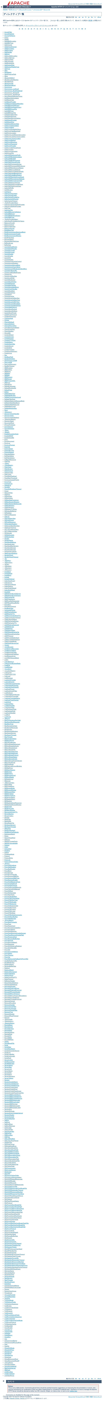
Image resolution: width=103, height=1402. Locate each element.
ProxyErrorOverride (10, 874)
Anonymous (8, 87)
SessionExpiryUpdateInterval (13, 1113)
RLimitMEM (8, 1038)
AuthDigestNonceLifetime (12, 118)
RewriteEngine (9, 1028)
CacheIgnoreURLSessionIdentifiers (15, 269)
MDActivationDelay (10, 738)
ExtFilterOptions (9, 458)
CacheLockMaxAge (10, 276)
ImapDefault (8, 573)
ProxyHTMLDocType (11, 900)
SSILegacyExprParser (11, 1140)
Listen (6, 660)
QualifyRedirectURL (10, 961)
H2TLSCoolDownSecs (11, 529)
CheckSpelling (8, 331)
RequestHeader (9, 1014)
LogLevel (7, 676)
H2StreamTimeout (10, 527)
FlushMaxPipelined (10, 476)
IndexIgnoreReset (10, 584)
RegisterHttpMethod (10, 984)
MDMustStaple (9, 777)
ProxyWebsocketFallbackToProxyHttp (16, 959)
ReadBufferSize (9, 962)
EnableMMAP (8, 436)
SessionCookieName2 (11, 1083)
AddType (7, 69)
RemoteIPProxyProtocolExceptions (15, 995)
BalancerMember (9, 226)
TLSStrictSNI (8, 1326)
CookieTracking (9, 349)
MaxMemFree (8, 724)
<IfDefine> (7, 560)
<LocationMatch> (9, 671)
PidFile (6, 852)
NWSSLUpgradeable (11, 843)
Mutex (6, 836)
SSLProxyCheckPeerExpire (13, 1216)
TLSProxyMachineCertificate (13, 1320)
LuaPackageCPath (10, 709)
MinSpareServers (9, 825)
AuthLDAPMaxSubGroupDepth (14, 177)
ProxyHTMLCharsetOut (11, 898)
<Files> (6, 463)
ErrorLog (7, 443)
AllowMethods (8, 81)
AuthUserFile (8, 210)
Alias (5, 70)
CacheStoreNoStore (10, 311)
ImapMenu (7, 575)
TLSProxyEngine (9, 1318)
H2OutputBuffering (10, 511)
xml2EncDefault (9, 1373)
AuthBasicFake (9, 100)
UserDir (6, 1346)
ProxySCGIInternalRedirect (13, 946)
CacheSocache (9, 296)
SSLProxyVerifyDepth (11, 1232)
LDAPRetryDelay (9, 630)
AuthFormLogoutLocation (12, 138)
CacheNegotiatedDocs (11, 287)
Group (6, 491)
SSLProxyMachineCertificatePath (14, 1227)
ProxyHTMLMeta (9, 913)
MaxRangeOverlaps (10, 726)
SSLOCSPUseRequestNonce (13, 1196)
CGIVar (6, 320)
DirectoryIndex (9, 415)
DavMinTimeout (9, 366)
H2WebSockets (9, 535)
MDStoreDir (8, 806)
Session (6, 1080)
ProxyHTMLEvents (10, 904)
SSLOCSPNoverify (10, 1183)
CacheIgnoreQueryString (12, 267)
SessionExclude (9, 1111)
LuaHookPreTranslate (11, 696)
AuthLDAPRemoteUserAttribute (14, 179)
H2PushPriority (9, 520)
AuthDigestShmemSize (11, 124)
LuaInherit (7, 702)
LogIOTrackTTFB (9, 674)
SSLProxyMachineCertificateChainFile (16, 1223)
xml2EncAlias (8, 1372)
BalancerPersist (9, 228)
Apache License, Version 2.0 (18, 1398)
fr (86, 17)
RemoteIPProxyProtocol (12, 994)
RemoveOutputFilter (10, 1010)
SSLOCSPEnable (9, 1181)
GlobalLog (7, 485)
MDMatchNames (9, 770)
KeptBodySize (8, 608)
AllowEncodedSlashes (11, 80)
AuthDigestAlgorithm (10, 114)
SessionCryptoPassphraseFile (14, 1093)
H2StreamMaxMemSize (12, 526)
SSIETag (7, 1137)
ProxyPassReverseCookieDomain (15, 933)
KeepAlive (7, 604)
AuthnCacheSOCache (11, 199)
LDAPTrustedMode (10, 641)
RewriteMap (8, 1030)
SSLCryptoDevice (10, 1170)
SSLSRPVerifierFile (10, 1251)
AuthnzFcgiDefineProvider (12, 206)
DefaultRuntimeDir (10, 388)
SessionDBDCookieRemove (13, 1098)
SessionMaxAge (9, 1118)
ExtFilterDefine (9, 456)
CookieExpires (9, 338)
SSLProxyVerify (9, 1230)
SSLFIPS (7, 1173)
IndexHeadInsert (9, 581)
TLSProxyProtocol (10, 1322)
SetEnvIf (7, 1122)
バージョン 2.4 (37, 9)
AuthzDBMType (9, 217)
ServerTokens (8, 1078)
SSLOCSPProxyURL (10, 1186)
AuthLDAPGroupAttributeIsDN (13, 171)
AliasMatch (7, 72)
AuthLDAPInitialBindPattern (13, 175)
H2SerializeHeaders (10, 524)
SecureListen (8, 1060)
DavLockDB (8, 362)
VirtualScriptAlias (9, 1364)
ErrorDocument (9, 441)
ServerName (8, 1071)
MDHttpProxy (8, 768)
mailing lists (73, 1391)
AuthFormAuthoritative (11, 125)
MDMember (8, 772)
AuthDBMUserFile (10, 113)
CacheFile (7, 258)
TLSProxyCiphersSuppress (13, 1317)
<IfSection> (8, 568)
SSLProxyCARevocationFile (13, 1210)
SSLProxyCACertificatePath (13, 1207)
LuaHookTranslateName (12, 698)
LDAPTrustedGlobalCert (12, 639)
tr (95, 17)
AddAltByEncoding (10, 41)
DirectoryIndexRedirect (11, 417)
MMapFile (7, 828)
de (76, 17)
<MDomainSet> (9, 783)
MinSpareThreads (10, 827)
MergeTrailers (8, 816)
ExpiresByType (9, 450)
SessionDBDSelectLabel (12, 1106)
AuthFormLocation (10, 133)
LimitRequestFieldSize (11, 654)
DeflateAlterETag (9, 393)
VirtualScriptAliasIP (10, 1366)
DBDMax (7, 373)
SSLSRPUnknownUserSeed (13, 1249)
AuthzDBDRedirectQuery (12, 215)
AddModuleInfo (9, 63)
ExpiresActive (8, 448)
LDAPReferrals (9, 627)
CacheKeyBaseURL (10, 270)
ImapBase (7, 571)
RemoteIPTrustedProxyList (12, 999)
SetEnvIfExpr (8, 1124)
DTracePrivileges (9, 425)
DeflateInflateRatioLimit (11, 404)
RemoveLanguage (10, 1008)
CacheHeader (8, 259)
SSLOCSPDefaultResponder (13, 1179)
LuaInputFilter (8, 704)
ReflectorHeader (9, 981)
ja (89, 17)
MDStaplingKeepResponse (13, 803)
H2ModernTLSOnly (10, 509)
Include (6, 577)
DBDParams (8, 377)
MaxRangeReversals (11, 727)
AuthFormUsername (10, 151)
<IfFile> (6, 564)
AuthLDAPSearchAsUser (12, 182)
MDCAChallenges (10, 742)
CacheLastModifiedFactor (12, 272)
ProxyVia (7, 957)
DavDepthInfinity (9, 359)
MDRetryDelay (9, 794)
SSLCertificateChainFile (12, 1161)
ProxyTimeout (8, 955)
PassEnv (7, 850)
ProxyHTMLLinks (9, 911)
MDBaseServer (9, 740)
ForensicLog (8, 483)
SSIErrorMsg (8, 1135)
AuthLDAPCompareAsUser (13, 164)
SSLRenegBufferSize (11, 1236)
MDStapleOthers (9, 799)
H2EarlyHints (8, 498)
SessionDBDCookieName (12, 1095)
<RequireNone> (9, 1023)
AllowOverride (8, 83)
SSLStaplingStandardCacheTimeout (15, 1267)
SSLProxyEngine (9, 1221)
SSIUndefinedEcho (10, 1146)
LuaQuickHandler (9, 713)
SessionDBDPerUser (11, 1104)
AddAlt (6, 39)
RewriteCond (8, 1027)
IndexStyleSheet (9, 590)
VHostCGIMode (9, 1348)
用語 (91, 4)
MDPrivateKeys (9, 786)
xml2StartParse (9, 1375)
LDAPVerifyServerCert (11, 643)
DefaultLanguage (9, 386)
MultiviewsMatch (9, 834)
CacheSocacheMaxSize (12, 298)
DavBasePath (8, 357)
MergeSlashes (9, 814)
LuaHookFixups (9, 689)
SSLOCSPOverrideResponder (14, 1184)
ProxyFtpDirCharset (10, 885)
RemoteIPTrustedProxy (11, 997)
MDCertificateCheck (10, 748)
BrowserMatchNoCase (11, 241)
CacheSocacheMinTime (12, 302)
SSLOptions (8, 1199)
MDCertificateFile (9, 749)
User (5, 1344)
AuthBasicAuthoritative (11, 98)
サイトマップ (98, 4)
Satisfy (6, 1041)
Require (6, 1017)
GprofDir (7, 487)
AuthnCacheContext (10, 193)
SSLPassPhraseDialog (11, 1201)
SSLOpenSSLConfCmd (11, 1197)
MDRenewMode (9, 788)
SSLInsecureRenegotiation (12, 1177)
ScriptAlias (7, 1047)
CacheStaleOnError (10, 307)
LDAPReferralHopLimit (11, 625)
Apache (5, 9)
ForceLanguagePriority (11, 480)
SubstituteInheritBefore (11, 1285)
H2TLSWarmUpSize (10, 531)
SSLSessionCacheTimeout (12, 1243)
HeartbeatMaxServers (11, 546)
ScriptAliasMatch (9, 1049)
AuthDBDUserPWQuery (11, 105)
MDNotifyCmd (8, 779)
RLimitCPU (7, 1036)
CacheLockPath (9, 278)
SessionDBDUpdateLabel (12, 1107)
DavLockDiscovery (10, 364)
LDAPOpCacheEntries (11, 621)
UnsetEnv (7, 1337)
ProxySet (7, 949)
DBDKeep (7, 371)
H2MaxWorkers (9, 505)
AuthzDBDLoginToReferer (12, 212)
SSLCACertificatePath (11, 1150)
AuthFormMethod (10, 140)
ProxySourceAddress (11, 951)
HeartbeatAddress (10, 542)
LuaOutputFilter (9, 707)
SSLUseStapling (9, 1273)
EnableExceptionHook (11, 434)
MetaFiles (7, 819)
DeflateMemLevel (10, 406)
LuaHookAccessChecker (12, 683)
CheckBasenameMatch (11, 327)
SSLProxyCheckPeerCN (12, 1214)
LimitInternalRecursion (11, 649)
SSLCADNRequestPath (11, 1153)
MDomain (7, 781)
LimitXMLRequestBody (11, 658)
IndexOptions (8, 586)
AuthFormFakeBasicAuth (12, 131)
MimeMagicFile (9, 823)
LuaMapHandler (9, 705)
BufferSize (7, 245)
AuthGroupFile (9, 153)
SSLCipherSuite (9, 1166)
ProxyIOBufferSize (10, 918)
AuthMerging (8, 190)
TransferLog (8, 1330)
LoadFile (7, 665)
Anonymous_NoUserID (11, 92)
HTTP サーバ (13, 9)
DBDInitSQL (8, 370)
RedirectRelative (9, 973)
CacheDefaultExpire (10, 247)
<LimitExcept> (8, 647)
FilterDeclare (8, 469)
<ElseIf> (7, 432)
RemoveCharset (9, 1001)
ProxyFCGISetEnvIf (10, 883)
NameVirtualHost (9, 838)
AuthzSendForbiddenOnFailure (14, 221)
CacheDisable (8, 254)
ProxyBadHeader (9, 869)
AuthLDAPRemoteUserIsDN (13, 180)
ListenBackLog (9, 661)
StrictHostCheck (9, 1282)
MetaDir (6, 817)
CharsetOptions (9, 324)
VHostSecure (8, 1355)
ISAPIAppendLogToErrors (12, 593)
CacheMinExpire (9, 283)
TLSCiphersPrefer (10, 1302)
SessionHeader (9, 1115)
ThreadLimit (8, 1293)
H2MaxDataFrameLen (11, 500)
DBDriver (7, 382)
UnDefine (7, 1333)
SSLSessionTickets (10, 1247)
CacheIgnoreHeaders (11, 263)
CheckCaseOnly (9, 329)
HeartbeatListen (9, 544)
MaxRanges (8, 729)
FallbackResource (10, 459)
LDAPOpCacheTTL (10, 623)
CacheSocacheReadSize (12, 303)
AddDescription (9, 48)
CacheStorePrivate (10, 313)
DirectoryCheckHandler (11, 414)
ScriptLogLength (9, 1056)
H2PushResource (10, 522)
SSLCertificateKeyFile (11, 1164)
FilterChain (7, 467)
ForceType (7, 482)
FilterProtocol (8, 470)
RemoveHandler (9, 1005)
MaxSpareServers (10, 733)
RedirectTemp (8, 975)
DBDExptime (8, 368)
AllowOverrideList (9, 85)
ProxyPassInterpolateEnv (12, 928)
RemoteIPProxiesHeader (12, 992)
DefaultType (8, 390)
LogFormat (7, 672)
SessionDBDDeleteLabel (12, 1100)
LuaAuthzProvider (10, 680)
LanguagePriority (9, 610)
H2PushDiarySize (9, 518)
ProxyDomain (8, 872)
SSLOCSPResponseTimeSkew (14, 1194)
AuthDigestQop (9, 122)
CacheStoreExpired (10, 309)
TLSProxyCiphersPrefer (12, 1315)
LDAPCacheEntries (10, 612)
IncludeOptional (9, 579)
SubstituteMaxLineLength (12, 1287)
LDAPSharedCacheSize (12, 634)
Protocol (7, 856)
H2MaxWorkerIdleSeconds (12, 504)
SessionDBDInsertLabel (12, 1102)
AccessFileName (9, 35)
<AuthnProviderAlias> (11, 203)
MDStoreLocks (9, 808)
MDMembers (8, 773)
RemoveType (8, 1012)
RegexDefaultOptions (11, 983)
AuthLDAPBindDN (10, 159)
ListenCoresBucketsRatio (12, 663)
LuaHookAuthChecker (11, 685)
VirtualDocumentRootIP (11, 1361)
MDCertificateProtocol (11, 755)
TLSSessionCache (10, 1324)
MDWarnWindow (9, 810)
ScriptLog (7, 1052)
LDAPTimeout (8, 636)
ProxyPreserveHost (10, 937)
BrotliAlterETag (9, 230)
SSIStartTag (8, 1142)
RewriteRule (8, 1034)
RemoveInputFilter (10, 1006)
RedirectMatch (9, 970)
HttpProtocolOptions (10, 553)
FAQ (87, 4)
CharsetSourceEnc (10, 325)
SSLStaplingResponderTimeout (14, 1260)
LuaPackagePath (9, 711)
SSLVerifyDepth (9, 1276)
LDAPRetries (8, 628)
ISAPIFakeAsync (9, 599)
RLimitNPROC (8, 1039)
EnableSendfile (9, 437)
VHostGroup (8, 1351)
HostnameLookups (10, 551)
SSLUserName (9, 1271)
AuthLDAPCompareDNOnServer (14, 166)
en (79, 17)
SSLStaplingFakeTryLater (12, 1256)
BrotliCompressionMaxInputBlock (14, 232)
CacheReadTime (9, 293)
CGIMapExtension (10, 316)
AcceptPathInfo (9, 34)
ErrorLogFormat (9, 445)
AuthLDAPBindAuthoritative (13, 157)
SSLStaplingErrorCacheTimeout (14, 1254)
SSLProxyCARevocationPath (13, 1212)
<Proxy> (7, 863)
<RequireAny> (8, 1021)
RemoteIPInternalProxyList (12, 990)
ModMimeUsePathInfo (11, 832)
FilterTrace (7, 474)
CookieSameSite (9, 344)
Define (6, 392)
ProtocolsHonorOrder (11, 861)
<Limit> (6, 645)
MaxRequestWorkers (11, 731)
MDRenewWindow (10, 790)
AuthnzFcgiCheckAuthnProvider (14, 204)
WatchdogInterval (9, 1368)
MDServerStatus (9, 797)
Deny (6, 410)
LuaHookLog (8, 693)
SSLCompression (9, 1168)
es (83, 17)
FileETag (7, 461)
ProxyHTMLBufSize (10, 896)
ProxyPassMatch (9, 929)
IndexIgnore (8, 582)
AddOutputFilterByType (11, 67)
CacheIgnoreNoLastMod (12, 265)
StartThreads (8, 1280)
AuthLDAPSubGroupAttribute (13, 184)
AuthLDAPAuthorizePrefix (12, 155)
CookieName (8, 342)
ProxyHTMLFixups (10, 907)
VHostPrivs (7, 1353)
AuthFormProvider (10, 146)
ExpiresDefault (9, 452)
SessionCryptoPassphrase (12, 1091)
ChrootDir (7, 333)
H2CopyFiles (8, 493)
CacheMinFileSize (10, 285)
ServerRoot (8, 1074)
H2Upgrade (8, 533)
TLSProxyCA (8, 1313)
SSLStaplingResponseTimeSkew (14, 1263)
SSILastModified (9, 1139)
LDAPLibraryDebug (10, 619)
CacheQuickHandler (10, 289)
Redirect (7, 968)
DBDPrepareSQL (9, 381)
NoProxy (7, 839)
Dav (5, 355)
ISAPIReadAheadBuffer (11, 603)
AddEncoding (8, 50)
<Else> (6, 430)
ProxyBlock (7, 871)
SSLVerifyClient (9, 1274)
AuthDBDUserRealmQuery (12, 107)
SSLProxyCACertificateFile (12, 1205)
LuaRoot (7, 715)
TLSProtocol (8, 1311)
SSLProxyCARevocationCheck (14, 1208)
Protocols (7, 860)
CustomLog (8, 353)
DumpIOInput (8, 427)
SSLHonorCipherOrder (11, 1175)
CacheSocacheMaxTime (12, 300)
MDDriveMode (9, 764)
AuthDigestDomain (10, 116)
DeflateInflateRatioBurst (12, 403)
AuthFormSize (8, 149)
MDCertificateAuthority (11, 746)
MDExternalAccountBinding (13, 766)
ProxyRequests (9, 944)
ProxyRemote (8, 940)
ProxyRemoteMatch (10, 942)
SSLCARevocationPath (11, 1159)
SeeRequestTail (9, 1062)
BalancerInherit (9, 225)
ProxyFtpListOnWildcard (12, 889)
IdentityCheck (8, 555)
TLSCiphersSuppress (11, 1304)
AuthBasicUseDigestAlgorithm (13, 103)
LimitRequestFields (10, 652)
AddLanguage (8, 61)
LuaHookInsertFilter (10, 691)
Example (7, 447)
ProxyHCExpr (8, 891)
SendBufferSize (9, 1063)
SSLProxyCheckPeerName (13, 1217)
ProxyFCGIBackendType (12, 882)
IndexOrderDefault (10, 588)
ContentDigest (8, 335)
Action (6, 37)
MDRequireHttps (9, 792)
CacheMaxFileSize (10, 282)
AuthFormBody (9, 127)
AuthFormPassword (10, 144)
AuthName (7, 192)
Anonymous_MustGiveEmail (13, 91)
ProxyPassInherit (9, 926)
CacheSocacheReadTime (12, 305)
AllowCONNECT (9, 78)
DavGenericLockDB (10, 360)
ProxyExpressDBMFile (11, 876)
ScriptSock (7, 1058)
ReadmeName (9, 964)
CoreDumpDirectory (10, 351)
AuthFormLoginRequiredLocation (15, 135)
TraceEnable (8, 1328)
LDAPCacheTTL (9, 614)
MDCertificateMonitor (11, 753)
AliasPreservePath (10, 74)
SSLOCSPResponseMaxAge (13, 1192)
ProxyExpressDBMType (11, 878)
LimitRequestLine (9, 656)
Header (6, 538)
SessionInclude (9, 1117)
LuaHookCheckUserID (11, 687)
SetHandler (8, 1128)
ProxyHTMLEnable (10, 902)
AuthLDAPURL (9, 188)
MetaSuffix (7, 821)
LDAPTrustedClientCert (11, 638)
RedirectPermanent (10, 972)
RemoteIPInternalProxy (11, 988)
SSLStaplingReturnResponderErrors (15, 1265)
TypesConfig (8, 1331)
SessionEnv (8, 1109)
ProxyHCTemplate (10, 893)
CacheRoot (8, 294)
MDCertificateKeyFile (11, 751)
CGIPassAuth (8, 318)
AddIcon (7, 54)
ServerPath (8, 1073)
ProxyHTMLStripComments (13, 915)
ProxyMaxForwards (10, 922)
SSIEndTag (7, 1133)
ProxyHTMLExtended (11, 906)
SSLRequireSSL (9, 1240)
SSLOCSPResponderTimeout (13, 1190)
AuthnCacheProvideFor (11, 197)
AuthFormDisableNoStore (12, 129)
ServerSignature (9, 1076)
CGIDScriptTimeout (10, 314)
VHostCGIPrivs (9, 1350)
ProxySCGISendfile (10, 948)
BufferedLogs (8, 243)
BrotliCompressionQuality (12, 234)
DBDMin (7, 375)
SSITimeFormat (9, 1144)
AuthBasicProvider (10, 102)
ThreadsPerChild (9, 1295)
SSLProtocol (8, 1203)
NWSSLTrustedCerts (11, 841)
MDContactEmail (9, 762)
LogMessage (8, 678)
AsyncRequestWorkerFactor (13, 96)
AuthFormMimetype (10, 142)
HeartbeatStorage (10, 548)
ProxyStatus (8, 953)
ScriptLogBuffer (9, 1054)
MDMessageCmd (9, 775)
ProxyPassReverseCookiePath (14, 935)
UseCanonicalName (10, 1341)
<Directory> (8, 412)
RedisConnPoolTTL (10, 977)
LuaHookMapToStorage (12, 694)
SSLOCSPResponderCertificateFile (15, 1188)
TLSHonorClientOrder (11, 1307)
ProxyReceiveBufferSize (12, 939)
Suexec (6, 1289)
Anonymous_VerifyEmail (12, 94)
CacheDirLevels (9, 252)
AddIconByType (9, 58)
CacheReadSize (9, 291)
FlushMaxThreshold (10, 478)
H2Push (6, 516)
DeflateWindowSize (10, 408)
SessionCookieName (11, 1082)
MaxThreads (8, 737)
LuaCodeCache (9, 682)
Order (6, 847)
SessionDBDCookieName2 (12, 1096)
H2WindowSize (9, 537)
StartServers (8, 1278)
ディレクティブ (80, 4)
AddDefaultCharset (10, 47)
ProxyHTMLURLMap (11, 917)
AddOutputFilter (9, 65)
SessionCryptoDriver (11, 1089)
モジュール (71, 4)
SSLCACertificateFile (11, 1148)
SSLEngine (7, 1172)
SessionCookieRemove (11, 1085)
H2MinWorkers (9, 507)
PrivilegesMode (9, 854)
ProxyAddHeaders (10, 867)
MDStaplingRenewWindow (12, 805)
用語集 (90, 20)
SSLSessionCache (10, 1241)
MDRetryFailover (9, 795)
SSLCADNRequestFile (11, 1151)
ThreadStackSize (9, 1296)
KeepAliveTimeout (10, 606)
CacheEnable (8, 256)
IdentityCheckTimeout (11, 557)
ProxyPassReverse (10, 931)
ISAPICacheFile (9, 597)
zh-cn (99, 17)
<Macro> (7, 718)
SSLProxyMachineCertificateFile (14, 1225)
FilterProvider (8, 472)
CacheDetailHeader (10, 248)
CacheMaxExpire (9, 280)
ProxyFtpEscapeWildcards (12, 887)
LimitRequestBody (10, 650)
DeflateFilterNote (9, 399)
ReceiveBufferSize (10, 966)
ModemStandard (9, 830)
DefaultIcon (8, 384)
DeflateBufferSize (9, 395)
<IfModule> (8, 566)
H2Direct (7, 494)
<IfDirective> (8, 562)
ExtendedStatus (9, 454)
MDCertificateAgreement (12, 744)
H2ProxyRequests (10, 515)
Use (5, 1339)
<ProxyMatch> (9, 920)
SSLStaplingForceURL (11, 1258)
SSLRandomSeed (10, 1234)
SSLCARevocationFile (11, 1157)
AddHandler (8, 52)
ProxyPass (7, 924)
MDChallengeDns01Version (13, 761)
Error (6, 439)
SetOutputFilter (9, 1131)
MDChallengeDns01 (10, 759)
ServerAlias (8, 1067)
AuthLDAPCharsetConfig (12, 162)
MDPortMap (8, 784)
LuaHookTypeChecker (11, 700)
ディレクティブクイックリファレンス (38, 25)
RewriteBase (8, 1025)
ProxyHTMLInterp (10, 909)
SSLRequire (8, 1238)
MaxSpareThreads (10, 735)
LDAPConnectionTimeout (12, 617)
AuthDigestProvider (10, 120)
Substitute (7, 1284)
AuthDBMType (9, 111)
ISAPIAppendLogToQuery (12, 595)
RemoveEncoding (10, 1003)
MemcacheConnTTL (11, 812)
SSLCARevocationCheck (12, 1155)
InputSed (7, 592)
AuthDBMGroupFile (10, 109)
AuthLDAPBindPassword (12, 160)
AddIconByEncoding (10, 56)
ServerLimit (8, 1069)
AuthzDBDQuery (9, 214)
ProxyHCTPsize (9, 894)
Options (6, 845)
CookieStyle (8, 348)
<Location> (7, 669)
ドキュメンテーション (24, 9)
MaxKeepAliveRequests (12, 722)
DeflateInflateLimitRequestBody (14, 401)
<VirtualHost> (8, 1362)
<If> (5, 559)
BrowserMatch (9, 239)
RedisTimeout (8, 979)
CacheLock (8, 274)
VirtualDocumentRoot (11, 1359)
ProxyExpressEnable (11, 880)
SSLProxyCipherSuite (11, 1219)
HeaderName (8, 540)
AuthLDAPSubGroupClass (12, 186)
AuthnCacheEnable (10, 195)
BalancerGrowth (9, 223)
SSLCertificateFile (10, 1162)
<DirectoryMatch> (10, 419)
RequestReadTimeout (11, 1016)
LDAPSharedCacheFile (11, 632)
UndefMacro (8, 1335)
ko (92, 17)
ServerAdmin (8, 1065)
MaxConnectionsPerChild (12, 720)
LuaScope (7, 716)
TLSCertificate (8, 1300)
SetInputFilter (8, 1129)
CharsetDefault (9, 322)
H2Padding (7, 513)
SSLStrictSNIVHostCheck (12, 1269)
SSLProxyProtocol (10, 1228)
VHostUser (7, 1357)
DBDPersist (8, 379)
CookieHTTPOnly (9, 340)
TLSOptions (8, 1309)
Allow (6, 76)
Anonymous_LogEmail (11, 89)
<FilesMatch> (8, 465)
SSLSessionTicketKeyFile (12, 1245)
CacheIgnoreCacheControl (12, 261)
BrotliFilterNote (9, 237)
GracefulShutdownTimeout (12, 489)
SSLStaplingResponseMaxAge (14, 1262)
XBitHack (7, 1370)
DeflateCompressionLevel (12, 397)
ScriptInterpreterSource (11, 1051)
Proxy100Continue (10, 865)
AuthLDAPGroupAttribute (12, 169)
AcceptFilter (8, 32)
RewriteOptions (9, 1032)
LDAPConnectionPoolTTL (12, 615)
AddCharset (8, 45)
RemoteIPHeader (9, 986)
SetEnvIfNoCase (9, 1126)
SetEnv (6, 1120)
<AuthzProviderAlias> (11, 219)
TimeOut (7, 1298)
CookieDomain (9, 337)
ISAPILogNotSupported (11, 601)
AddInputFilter (8, 59)
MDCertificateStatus (10, 757)
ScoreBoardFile (9, 1043)
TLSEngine (7, 1306)
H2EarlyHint (8, 496)
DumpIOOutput (9, 428)
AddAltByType (8, 43)
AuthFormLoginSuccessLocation (14, 136)
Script (6, 1045)
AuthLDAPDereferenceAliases (13, 168)
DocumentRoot (9, 423)
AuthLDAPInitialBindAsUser (13, 173)
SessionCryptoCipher (11, 1087)
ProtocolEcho (8, 858)
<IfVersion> (8, 570)
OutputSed (7, 849)
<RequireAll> (8, 1019)
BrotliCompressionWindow (12, 236)
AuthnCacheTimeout (10, 201)
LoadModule (8, 667)
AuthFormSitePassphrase (12, 148)
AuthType (7, 208)
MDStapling (8, 801)
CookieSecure (8, 346)
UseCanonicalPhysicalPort (12, 1342)
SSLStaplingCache (10, 1252)
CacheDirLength (9, 250)
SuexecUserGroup (10, 1291)
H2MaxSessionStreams (11, 502)
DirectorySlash (9, 421)
